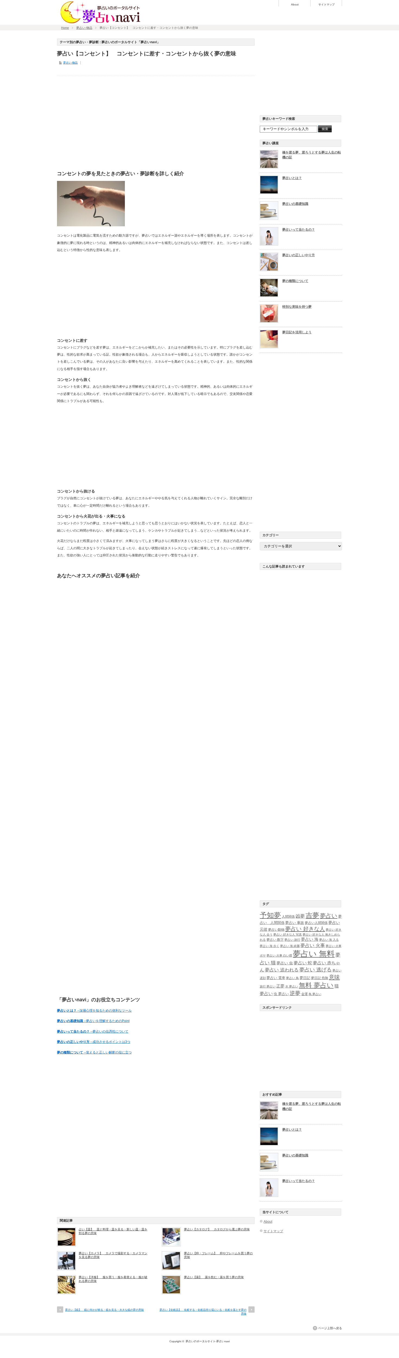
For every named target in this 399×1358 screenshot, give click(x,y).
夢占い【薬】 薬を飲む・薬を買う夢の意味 (214, 1277)
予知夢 (270, 915)
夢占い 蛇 (303, 963)
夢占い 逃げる (315, 970)
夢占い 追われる (282, 970)
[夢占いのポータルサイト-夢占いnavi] (100, 23)
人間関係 (288, 916)
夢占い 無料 (314, 953)
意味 (334, 977)
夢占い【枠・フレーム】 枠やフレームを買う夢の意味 (218, 1255)
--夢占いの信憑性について (92, 1031)
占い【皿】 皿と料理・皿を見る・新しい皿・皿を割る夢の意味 (113, 1231)
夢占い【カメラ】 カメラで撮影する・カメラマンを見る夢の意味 (113, 1255)
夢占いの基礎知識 (295, 204)
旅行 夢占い (268, 986)
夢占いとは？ (292, 178)
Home (65, 27)
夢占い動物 (276, 930)
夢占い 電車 (276, 978)
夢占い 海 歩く (269, 946)
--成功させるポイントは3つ (93, 1042)
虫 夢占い (281, 994)
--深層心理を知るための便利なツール (94, 1010)
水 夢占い (291, 986)
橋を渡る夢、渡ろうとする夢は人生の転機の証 (311, 154)
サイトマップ (326, 4)
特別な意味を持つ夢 (297, 307)
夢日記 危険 (319, 978)
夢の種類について (295, 281)
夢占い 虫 (285, 963)
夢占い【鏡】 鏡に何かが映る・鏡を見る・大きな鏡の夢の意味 (104, 1309)
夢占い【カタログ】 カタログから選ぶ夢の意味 (217, 1229)
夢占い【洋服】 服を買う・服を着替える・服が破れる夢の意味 (113, 1278)
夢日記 (305, 978)
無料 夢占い (316, 985)
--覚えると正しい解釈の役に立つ (94, 1052)
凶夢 (300, 916)
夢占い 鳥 (292, 978)
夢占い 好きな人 (305, 929)
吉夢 (312, 915)
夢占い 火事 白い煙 (279, 955)
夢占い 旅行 (292, 939)
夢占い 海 (309, 939)
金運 (304, 994)
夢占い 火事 (312, 945)
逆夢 (295, 993)
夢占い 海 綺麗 (290, 946)
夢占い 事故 (294, 923)
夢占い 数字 (275, 940)
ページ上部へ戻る (330, 1328)
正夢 (280, 986)
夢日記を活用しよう (297, 332)
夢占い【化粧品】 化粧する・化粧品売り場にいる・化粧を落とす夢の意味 (203, 1311)
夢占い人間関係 (316, 923)
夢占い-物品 (84, 27)
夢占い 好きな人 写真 (287, 934)
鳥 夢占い (315, 994)
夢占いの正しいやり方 (298, 255)
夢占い (328, 915)
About (295, 4)
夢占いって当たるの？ (298, 229)
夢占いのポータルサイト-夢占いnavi (208, 1341)
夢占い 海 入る (329, 939)
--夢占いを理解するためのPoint (93, 1021)
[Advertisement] (156, 122)
